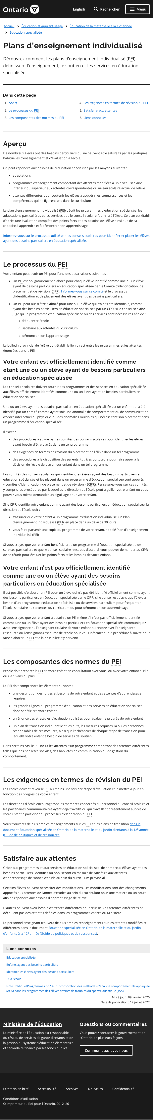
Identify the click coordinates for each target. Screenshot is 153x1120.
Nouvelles (95, 1089)
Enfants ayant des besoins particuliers (32, 965)
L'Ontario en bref (15, 1089)
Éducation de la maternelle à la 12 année (101, 26)
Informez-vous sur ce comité (82, 291)
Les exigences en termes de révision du (116, 103)
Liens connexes (95, 118)
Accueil (9, 26)
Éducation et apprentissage (42, 26)
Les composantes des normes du (36, 118)
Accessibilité (47, 1089)
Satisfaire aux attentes (100, 110)
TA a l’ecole (13, 979)
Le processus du (24, 110)
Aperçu (14, 103)
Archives (72, 1089)
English (79, 9)
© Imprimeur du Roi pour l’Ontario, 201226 (36, 1104)
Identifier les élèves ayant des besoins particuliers (40, 972)
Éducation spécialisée (26, 32)
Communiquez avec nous (106, 1050)
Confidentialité (123, 1089)
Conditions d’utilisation (20, 1099)
